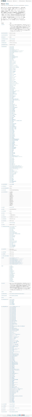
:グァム (12, 177)
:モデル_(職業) (13, 81)
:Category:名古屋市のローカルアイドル (16, 167)
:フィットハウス (13, 76)
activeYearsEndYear (4, 33)
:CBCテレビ (12, 163)
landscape (3, 211)
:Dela (12, 409)
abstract (2, 24)
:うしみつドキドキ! (13, 331)
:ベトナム (12, 78)
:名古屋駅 (12, 109)
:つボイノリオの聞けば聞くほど (15, 334)
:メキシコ (12, 80)
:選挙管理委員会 (13, 147)
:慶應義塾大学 (13, 119)
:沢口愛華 (12, 372)
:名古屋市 (12, 106)
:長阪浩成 (12, 385)
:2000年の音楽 (13, 313)
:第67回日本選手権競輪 (14, 140)
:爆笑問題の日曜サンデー (14, 373)
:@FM (12, 176)
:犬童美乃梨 (12, 376)
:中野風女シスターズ (13, 349)
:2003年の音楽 (13, 317)
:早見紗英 (12, 124)
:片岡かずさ (12, 374)
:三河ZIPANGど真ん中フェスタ (15, 306)
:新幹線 (12, 121)
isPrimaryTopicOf (4, 295)
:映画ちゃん (12, 366)
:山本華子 (12, 299)
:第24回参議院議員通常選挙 (14, 139)
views (2, 224)
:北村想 (12, 102)
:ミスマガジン (13, 79)
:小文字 (12, 247)
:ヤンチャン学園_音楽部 (14, 344)
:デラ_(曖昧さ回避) (13, 342)
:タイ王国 (12, 72)
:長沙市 (12, 149)
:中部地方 (12, 92)
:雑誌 (11, 151)
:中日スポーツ (13, 88)
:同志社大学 (12, 104)
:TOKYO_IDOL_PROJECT (14, 330)
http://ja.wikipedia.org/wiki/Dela (14, 295)
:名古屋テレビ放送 (13, 105)
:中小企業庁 (12, 87)
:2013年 (12, 47)
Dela (7, 4)
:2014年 (12, 48)
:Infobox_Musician (13, 232)
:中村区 (12, 89)
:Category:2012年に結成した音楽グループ (16, 166)
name (2, 297)
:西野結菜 (12, 303)
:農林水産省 (12, 144)
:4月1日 (12, 160)
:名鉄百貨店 (12, 110)
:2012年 (12, 46)
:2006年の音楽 (13, 319)
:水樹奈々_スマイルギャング (14, 370)
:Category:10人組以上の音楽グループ (16, 165)
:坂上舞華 (12, 304)
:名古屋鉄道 (12, 108)
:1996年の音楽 (13, 309)
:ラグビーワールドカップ (14, 83)
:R (11, 237)
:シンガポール (13, 68)
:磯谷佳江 (12, 377)
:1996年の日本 (13, 308)
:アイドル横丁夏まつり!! (14, 337)
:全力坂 (12, 350)
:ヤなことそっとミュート (14, 343)
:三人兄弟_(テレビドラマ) (14, 345)
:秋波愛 (12, 301)
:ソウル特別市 (13, 69)
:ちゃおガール (13, 333)
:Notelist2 (12, 236)
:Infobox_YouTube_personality (15, 233)
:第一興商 (12, 141)
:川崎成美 (12, 115)
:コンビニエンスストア (14, 66)
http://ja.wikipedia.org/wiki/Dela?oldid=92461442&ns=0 (17, 293)
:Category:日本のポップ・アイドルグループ (16, 50)
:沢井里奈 (12, 130)
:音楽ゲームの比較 (13, 386)
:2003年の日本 (13, 316)
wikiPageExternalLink (4, 38)
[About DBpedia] (3, 1)
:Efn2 (12, 230)
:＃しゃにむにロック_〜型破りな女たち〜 (16, 388)
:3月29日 (12, 159)
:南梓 (11, 352)
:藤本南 (12, 302)
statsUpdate (3, 218)
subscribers (3, 220)
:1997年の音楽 (13, 310)
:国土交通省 (12, 111)
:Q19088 (12, 276)
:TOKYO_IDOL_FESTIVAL (14, 329)
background (3, 186)
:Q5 (11, 278)
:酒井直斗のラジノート (14, 384)
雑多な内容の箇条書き (5, 255)
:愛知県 (12, 117)
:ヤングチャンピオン (13, 82)
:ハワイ (12, 157)
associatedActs (4, 184)
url (2, 222)
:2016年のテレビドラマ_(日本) (15, 389)
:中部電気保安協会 (13, 93)
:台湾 (11, 103)
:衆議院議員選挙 (13, 181)
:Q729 (11, 279)
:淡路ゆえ (12, 300)
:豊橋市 (12, 381)
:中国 (11, 86)
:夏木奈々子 (12, 113)
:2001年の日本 (13, 314)
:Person (12, 274)
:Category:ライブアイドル (14, 49)
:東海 (11, 180)
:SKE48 (12, 327)
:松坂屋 (12, 129)
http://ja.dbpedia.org (16, 5)
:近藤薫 (12, 146)
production (3, 216)
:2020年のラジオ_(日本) (14, 391)
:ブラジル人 (12, 77)
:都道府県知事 (13, 148)
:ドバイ (12, 73)
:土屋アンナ (12, 112)
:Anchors (12, 227)
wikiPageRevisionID (4, 44)
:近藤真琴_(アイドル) (14, 145)
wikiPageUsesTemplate (5, 226)
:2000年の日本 (13, 312)
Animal (7, 5)
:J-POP (12, 52)
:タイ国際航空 (13, 71)
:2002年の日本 (13, 315)
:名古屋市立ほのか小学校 (14, 354)
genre (3, 207)
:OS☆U (12, 54)
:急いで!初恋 (12, 116)
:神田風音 (12, 378)
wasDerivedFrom (4, 293)
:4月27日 (12, 161)
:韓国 (11, 154)
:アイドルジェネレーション (14, 336)
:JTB (11, 53)
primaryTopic (4, 411)
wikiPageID (3, 40)
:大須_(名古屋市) (13, 114)
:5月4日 (12, 162)
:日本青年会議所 (13, 123)
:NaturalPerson (12, 275)
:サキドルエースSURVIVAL (14, 67)
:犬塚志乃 (12, 375)
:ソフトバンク (13, 70)
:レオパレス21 (13, 84)
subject (2, 257)
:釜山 (11, 178)
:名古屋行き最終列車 (13, 107)
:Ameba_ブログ (13, 226)
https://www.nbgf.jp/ (12, 38)
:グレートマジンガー (13, 65)
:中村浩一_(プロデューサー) (14, 90)
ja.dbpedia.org (26, 5)
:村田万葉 (12, 125)
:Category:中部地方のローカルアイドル (16, 156)
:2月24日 (12, 393)
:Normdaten (12, 235)
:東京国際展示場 (13, 126)
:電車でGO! (12, 152)
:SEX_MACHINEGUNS (14, 56)
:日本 (11, 122)
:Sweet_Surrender (13, 328)
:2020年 (12, 158)
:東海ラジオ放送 (13, 128)
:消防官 (12, 182)
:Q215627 (12, 277)
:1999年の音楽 (13, 311)
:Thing (11, 265)
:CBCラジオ (12, 164)
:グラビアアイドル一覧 (14, 340)
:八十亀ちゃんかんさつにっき (15, 351)
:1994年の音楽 (13, 307)
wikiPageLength (3, 42)
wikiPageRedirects (5, 299)
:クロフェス (12, 339)
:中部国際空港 (13, 91)
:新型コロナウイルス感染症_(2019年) (16, 120)
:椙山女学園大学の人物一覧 (14, 369)
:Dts (11, 229)
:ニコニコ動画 (13, 74)
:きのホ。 (12, 332)
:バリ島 (12, 75)
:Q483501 (12, 281)
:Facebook (12, 231)
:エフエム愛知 (13, 338)
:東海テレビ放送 (13, 127)
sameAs (3, 409)
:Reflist (12, 238)
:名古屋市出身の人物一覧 (14, 353)
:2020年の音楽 (13, 392)
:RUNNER (12, 55)
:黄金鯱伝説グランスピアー (14, 155)
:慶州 (11, 118)
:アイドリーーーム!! (13, 335)
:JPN (11, 234)
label (2, 209)
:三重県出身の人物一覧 (14, 346)
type (2, 265)
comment (3, 283)
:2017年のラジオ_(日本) (14, 390)
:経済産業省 (12, 142)
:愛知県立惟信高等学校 (14, 364)
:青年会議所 (12, 153)
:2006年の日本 (13, 318)
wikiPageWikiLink (4, 46)
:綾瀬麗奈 (12, 143)
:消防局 (12, 179)
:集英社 (12, 150)
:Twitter (12, 239)
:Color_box (12, 228)
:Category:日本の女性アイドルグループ (16, 51)
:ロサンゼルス (13, 85)
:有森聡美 (12, 367)
